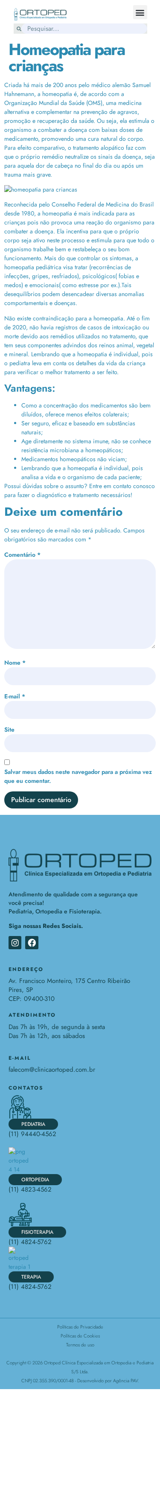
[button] (140, 12)
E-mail (14, 696)
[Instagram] (15, 942)
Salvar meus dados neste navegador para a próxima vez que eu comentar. (78, 776)
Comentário (22, 554)
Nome (15, 662)
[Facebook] (31, 942)
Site (9, 729)
